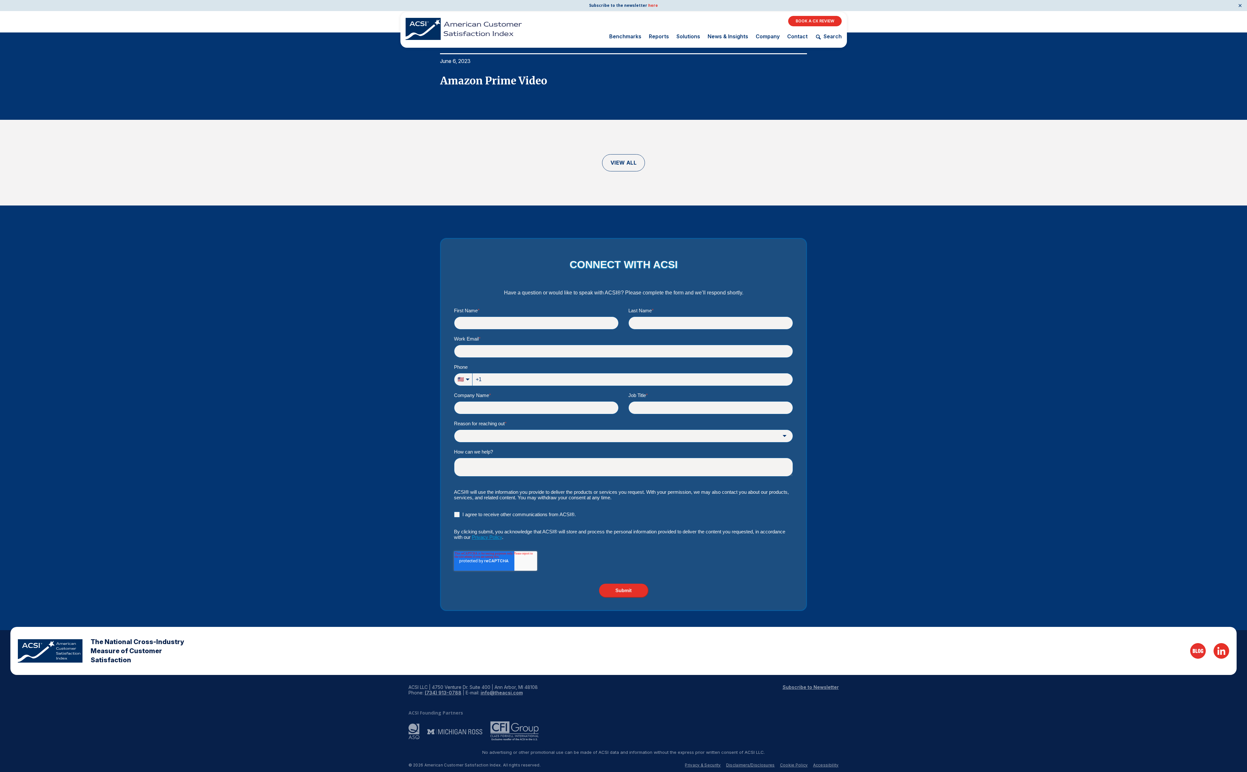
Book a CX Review (815, 21)
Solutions (688, 36)
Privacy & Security (703, 765)
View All (624, 162)
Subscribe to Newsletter (811, 687)
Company (768, 36)
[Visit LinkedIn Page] (1221, 651)
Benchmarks (625, 36)
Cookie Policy (794, 765)
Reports (659, 36)
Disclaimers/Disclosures (750, 765)
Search (832, 36)
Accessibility (826, 765)
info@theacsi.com (502, 692)
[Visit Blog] (1198, 651)
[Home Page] (50, 651)
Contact (797, 36)
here (653, 5)
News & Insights (728, 36)
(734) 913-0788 (443, 692)
